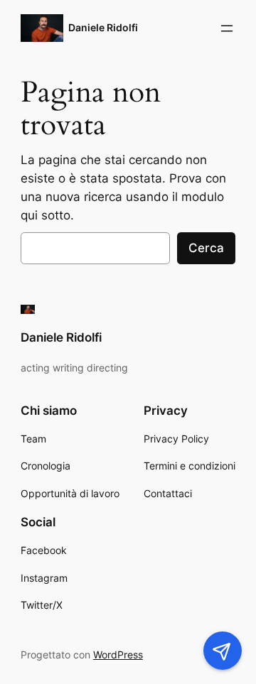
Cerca (206, 248)
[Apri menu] (226, 28)
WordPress (118, 654)
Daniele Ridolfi (103, 27)
